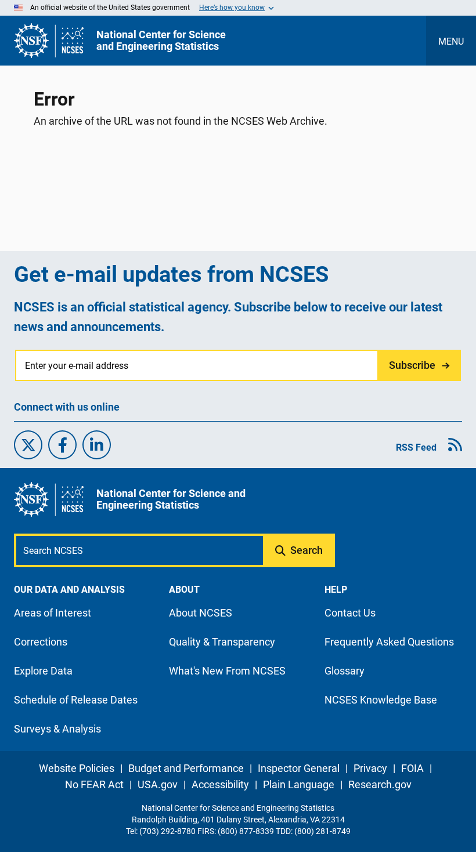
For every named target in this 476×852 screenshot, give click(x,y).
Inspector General (299, 768)
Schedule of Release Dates (76, 700)
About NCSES (200, 613)
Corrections (40, 642)
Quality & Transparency (222, 642)
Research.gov (380, 784)
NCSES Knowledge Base (380, 700)
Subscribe (412, 365)
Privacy (370, 768)
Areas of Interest (52, 613)
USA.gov (158, 784)
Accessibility (220, 784)
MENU (451, 41)
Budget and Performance (186, 768)
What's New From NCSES (227, 671)
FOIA (412, 768)
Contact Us (350, 613)
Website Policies (76, 768)
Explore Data (43, 671)
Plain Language (298, 784)
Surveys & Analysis (57, 729)
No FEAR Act (94, 784)
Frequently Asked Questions (389, 642)
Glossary (344, 671)
